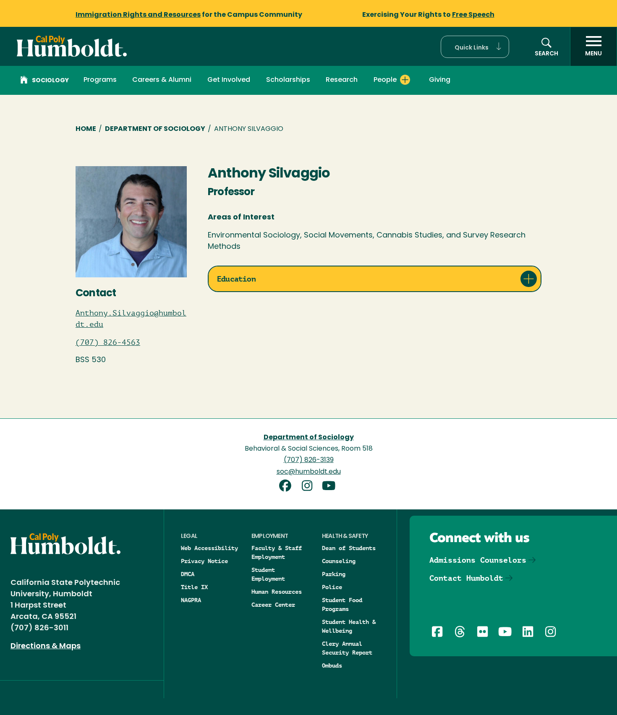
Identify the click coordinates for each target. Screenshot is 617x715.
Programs (100, 80)
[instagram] (310, 487)
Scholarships (288, 80)
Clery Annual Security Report (347, 648)
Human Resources (276, 591)
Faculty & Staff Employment (276, 552)
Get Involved (228, 80)
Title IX (194, 587)
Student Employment (268, 574)
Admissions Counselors (477, 560)
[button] (475, 47)
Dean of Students (349, 548)
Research (342, 80)
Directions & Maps (45, 646)
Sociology (50, 81)
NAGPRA (191, 600)
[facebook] (288, 487)
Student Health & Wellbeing (349, 626)
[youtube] (330, 487)
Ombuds (332, 665)
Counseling (339, 561)
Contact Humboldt (466, 578)
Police (332, 587)
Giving (439, 80)
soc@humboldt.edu (309, 472)
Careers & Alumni (161, 80)
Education (236, 278)
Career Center (273, 604)
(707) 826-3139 (309, 460)
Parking (333, 574)
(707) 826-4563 (108, 342)
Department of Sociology (155, 129)
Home (86, 129)
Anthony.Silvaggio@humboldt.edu (131, 319)
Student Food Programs (342, 604)
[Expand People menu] (405, 80)
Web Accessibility (209, 548)
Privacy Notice (204, 561)
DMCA (187, 574)
